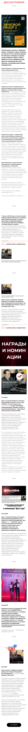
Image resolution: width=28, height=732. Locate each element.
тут (24, 195)
